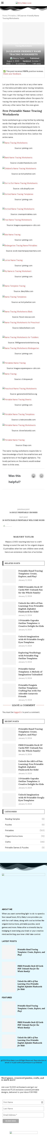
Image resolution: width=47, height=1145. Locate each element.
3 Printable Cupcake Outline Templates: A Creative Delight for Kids (31, 623)
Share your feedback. (12, 74)
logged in (18, 712)
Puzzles (24, 824)
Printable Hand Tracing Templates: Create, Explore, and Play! (30, 574)
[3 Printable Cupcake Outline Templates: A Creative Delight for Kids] (9, 626)
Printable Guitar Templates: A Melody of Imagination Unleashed (30, 672)
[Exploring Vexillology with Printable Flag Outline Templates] (9, 658)
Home (5, 16)
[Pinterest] (28, 1069)
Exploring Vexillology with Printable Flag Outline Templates (29, 655)
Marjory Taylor (19, 58)
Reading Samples (24, 819)
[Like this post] (21, 502)
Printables (12, 16)
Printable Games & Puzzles (24, 847)
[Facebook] (19, 1069)
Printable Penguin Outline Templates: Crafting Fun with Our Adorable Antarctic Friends (29, 691)
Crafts (24, 842)
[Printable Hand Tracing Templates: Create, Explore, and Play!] (9, 576)
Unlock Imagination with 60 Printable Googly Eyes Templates (31, 639)
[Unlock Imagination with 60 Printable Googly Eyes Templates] (9, 642)
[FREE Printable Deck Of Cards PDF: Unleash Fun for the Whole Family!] (9, 592)
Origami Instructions (24, 836)
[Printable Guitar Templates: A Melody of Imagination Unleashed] (9, 674)
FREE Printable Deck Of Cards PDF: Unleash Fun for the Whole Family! (30, 590)
